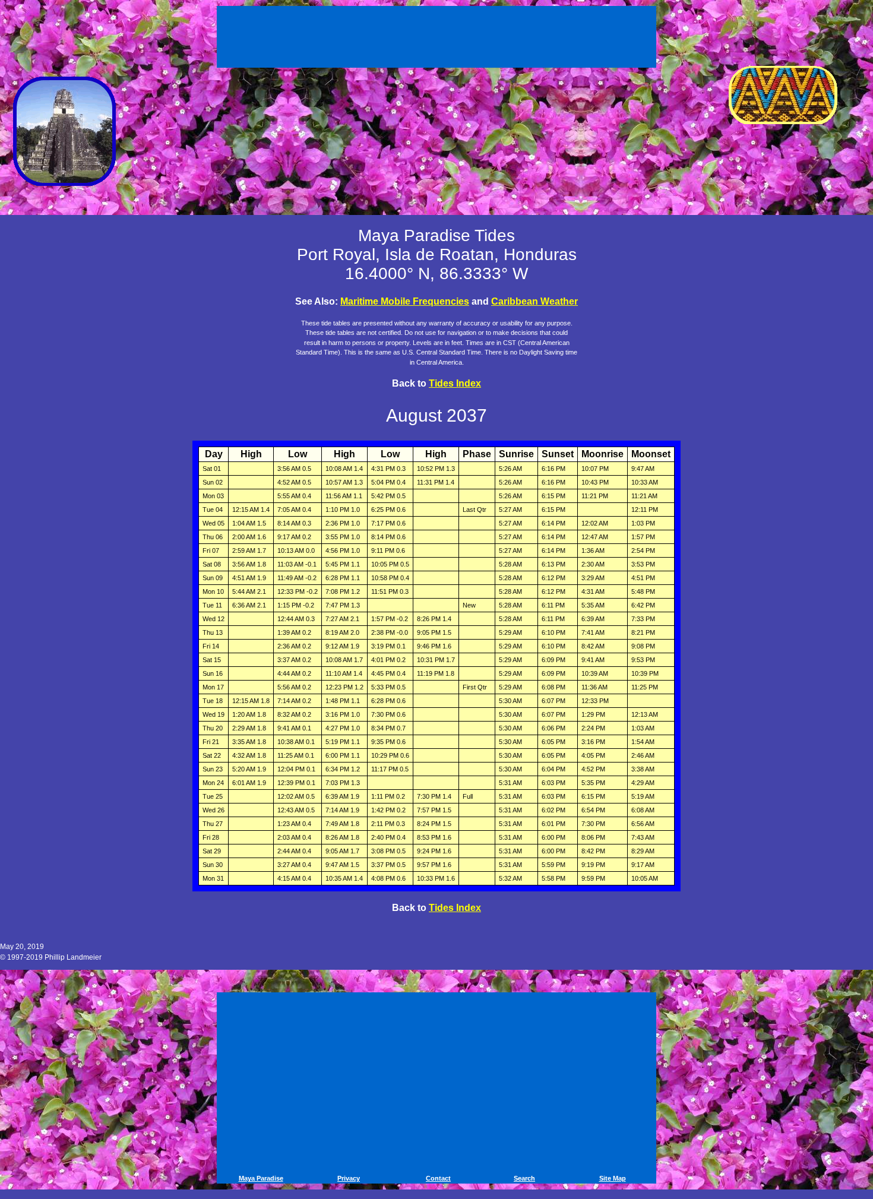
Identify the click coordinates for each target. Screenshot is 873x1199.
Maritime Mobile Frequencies (404, 301)
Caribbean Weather (534, 301)
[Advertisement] (438, 34)
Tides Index (455, 383)
